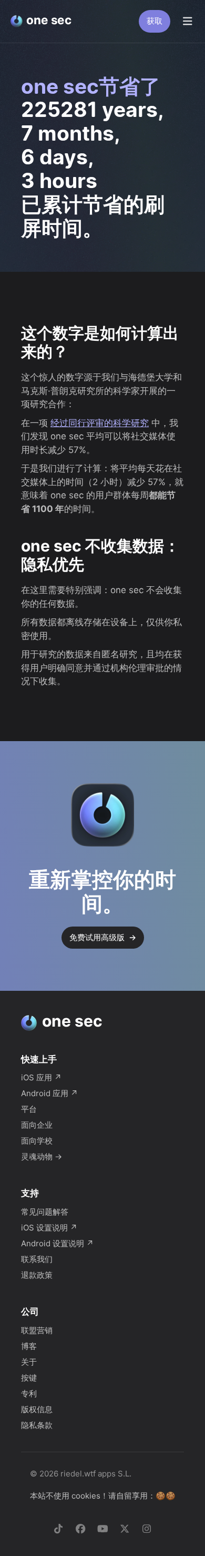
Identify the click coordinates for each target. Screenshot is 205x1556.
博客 (29, 1346)
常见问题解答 (44, 1212)
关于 (29, 1362)
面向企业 (37, 1125)
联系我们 (37, 1259)
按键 (29, 1378)
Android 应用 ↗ (49, 1093)
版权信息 (37, 1409)
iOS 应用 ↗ (41, 1077)
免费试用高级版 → (102, 937)
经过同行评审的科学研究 (99, 423)
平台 (29, 1109)
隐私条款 (37, 1425)
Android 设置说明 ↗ (57, 1243)
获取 (154, 21)
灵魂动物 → (41, 1156)
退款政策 (37, 1275)
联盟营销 (37, 1330)
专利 (29, 1393)
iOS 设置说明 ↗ (49, 1228)
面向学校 (37, 1141)
